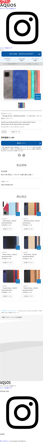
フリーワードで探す (35, 59)
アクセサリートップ (8, 59)
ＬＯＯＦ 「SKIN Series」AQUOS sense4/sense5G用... (30, 254)
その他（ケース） (16, 132)
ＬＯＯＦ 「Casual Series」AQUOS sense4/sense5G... (9, 288)
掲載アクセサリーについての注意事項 (12, 317)
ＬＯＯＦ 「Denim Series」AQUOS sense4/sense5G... (9, 254)
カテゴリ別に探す (21, 59)
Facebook (19, 155)
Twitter (24, 155)
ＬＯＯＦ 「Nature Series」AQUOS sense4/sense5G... (30, 288)
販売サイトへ (21, 143)
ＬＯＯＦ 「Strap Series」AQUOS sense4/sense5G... (9, 221)
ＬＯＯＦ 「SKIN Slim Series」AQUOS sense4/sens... (31, 221)
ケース (4, 132)
